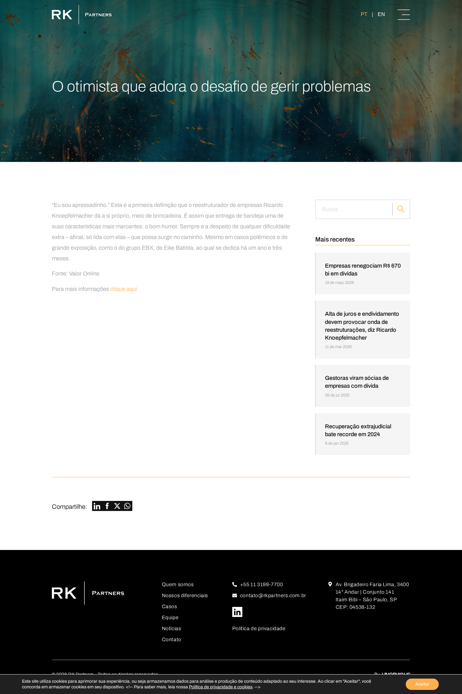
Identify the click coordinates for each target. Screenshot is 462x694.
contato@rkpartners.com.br (273, 595)
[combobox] (354, 209)
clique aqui (123, 289)
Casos (169, 606)
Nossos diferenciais (185, 595)
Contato (171, 639)
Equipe (170, 617)
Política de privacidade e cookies (220, 687)
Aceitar (422, 684)
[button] (97, 506)
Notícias (171, 628)
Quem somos (178, 584)
